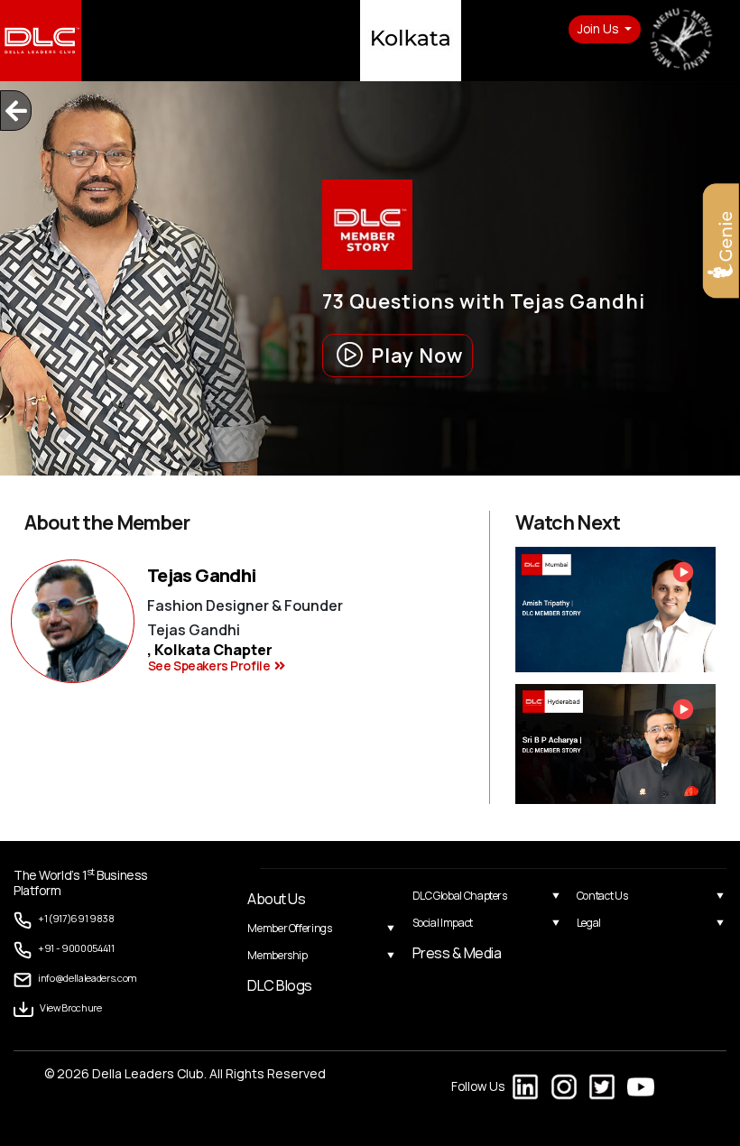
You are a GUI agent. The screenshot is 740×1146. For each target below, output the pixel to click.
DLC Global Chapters (459, 895)
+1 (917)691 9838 (76, 918)
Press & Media (457, 953)
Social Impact (442, 922)
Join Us (599, 29)
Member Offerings (289, 928)
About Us (276, 899)
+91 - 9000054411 (76, 948)
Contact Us (602, 895)
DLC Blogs (279, 985)
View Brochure (71, 1007)
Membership (277, 955)
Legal (589, 922)
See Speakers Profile (209, 665)
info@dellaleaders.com (87, 977)
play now (417, 355)
